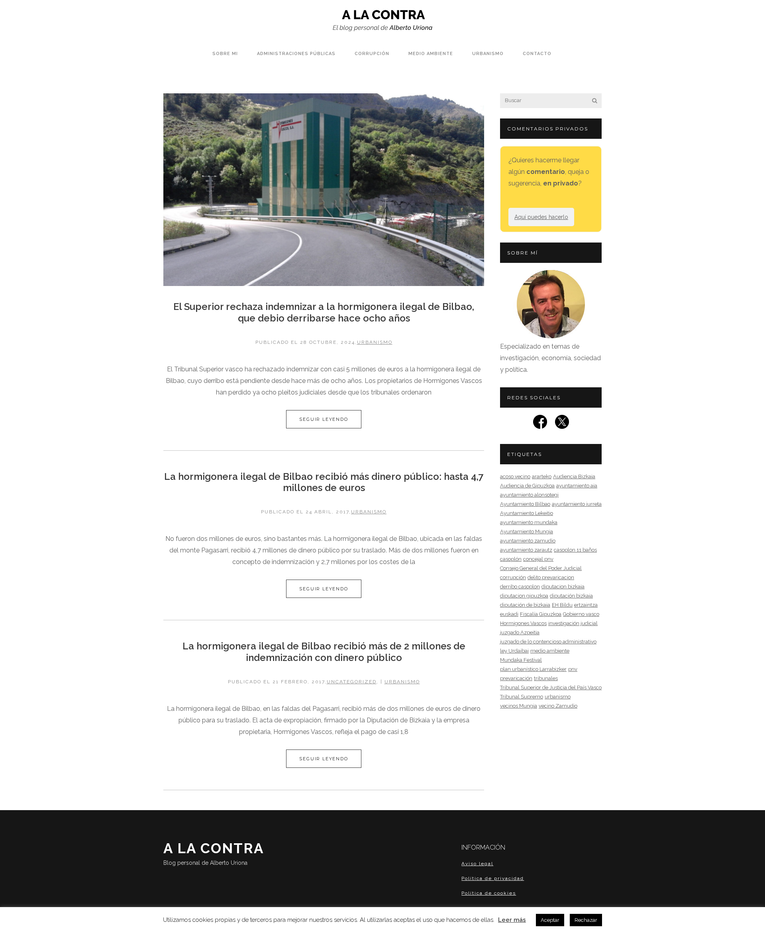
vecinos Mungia (518, 705)
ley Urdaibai (514, 650)
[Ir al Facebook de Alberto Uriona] (540, 424)
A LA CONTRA (213, 853)
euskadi (509, 614)
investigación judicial (573, 623)
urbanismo (374, 342)
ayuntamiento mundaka (528, 522)
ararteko (541, 476)
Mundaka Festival (521, 660)
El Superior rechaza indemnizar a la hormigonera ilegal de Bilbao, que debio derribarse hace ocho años (323, 312)
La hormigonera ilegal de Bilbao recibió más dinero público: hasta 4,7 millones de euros (323, 482)
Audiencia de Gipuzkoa (527, 485)
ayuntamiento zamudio (527, 540)
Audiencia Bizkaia (574, 476)
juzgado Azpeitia (519, 632)
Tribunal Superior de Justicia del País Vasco (551, 687)
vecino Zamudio (558, 705)
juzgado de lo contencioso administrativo (548, 641)
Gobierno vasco (581, 614)
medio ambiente (549, 650)
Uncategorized (352, 681)
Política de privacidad (492, 878)
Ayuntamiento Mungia (526, 531)
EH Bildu (562, 605)
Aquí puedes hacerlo (541, 217)
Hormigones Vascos (523, 623)
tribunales (546, 678)
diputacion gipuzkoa (524, 595)
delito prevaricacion (551, 577)
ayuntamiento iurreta (577, 504)
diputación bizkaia (571, 595)
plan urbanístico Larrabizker (533, 669)
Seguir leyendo (323, 419)
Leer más (512, 919)
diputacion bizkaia (563, 586)
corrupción (513, 577)
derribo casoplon (520, 586)
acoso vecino (515, 476)
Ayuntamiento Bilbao (525, 504)
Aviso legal (477, 863)
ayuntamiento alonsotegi (529, 494)
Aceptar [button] (550, 920)
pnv (572, 669)
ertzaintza (586, 605)
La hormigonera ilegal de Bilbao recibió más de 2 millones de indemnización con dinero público (323, 651)
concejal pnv (538, 559)
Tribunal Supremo (521, 696)
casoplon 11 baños (575, 549)
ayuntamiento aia (576, 485)
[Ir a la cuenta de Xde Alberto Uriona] (562, 424)
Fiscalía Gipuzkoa (540, 614)
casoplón (511, 559)
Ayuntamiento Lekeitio (526, 513)
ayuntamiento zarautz (526, 549)
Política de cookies (488, 893)
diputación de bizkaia (525, 605)
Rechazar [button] (586, 920)
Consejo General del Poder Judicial (541, 568)
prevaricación (516, 678)
